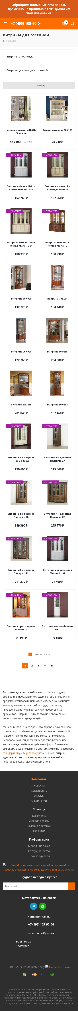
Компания (39, 779)
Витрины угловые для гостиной (27, 70)
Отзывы (39, 795)
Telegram (33, 906)
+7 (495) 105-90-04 (26, 23)
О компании (39, 800)
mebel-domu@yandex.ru (42, 933)
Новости (39, 785)
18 (52, 665)
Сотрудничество (39, 851)
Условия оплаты (39, 820)
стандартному (11, 753)
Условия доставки (39, 826)
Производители (39, 856)
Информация (39, 839)
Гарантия (39, 831)
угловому (32, 753)
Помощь (39, 809)
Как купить (39, 815)
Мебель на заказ (39, 846)
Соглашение (39, 790)
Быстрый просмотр (21, 125)
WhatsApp (42, 906)
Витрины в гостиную (19, 56)
